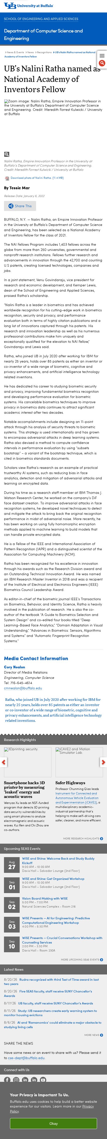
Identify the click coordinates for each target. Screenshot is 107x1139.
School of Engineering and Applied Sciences (41, 19)
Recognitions (44, 52)
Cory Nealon (14, 667)
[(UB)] (53, 7)
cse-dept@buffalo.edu (26, 1058)
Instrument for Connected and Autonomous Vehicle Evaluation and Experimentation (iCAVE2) (77, 798)
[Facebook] (7, 1080)
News (30, 52)
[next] (103, 762)
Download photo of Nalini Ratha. (37, 178)
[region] (53, 1110)
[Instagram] (16, 1080)
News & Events (15, 52)
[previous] (3, 762)
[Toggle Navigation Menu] (102, 60)
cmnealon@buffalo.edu (23, 688)
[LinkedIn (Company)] (25, 1080)
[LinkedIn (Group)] (34, 1080)
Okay (54, 1124)
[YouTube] (43, 1080)
